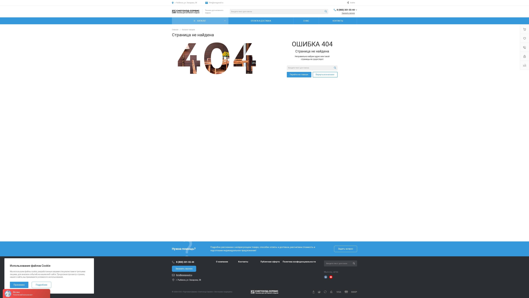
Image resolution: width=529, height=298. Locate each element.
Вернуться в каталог (325, 74)
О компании (222, 261)
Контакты (243, 261)
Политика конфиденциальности (299, 261)
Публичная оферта (270, 261)
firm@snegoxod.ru (216, 3)
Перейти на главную (299, 74)
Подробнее (41, 285)
